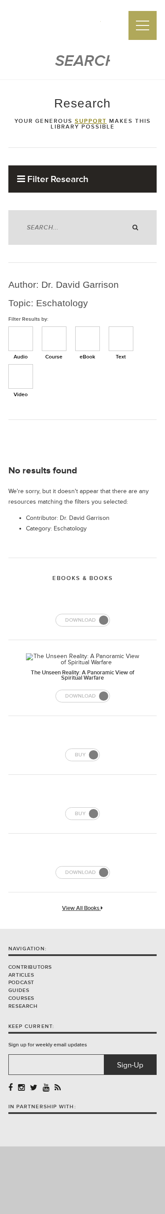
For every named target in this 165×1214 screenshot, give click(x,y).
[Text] (121, 338)
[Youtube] (46, 1088)
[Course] (54, 338)
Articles (21, 975)
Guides (18, 990)
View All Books (81, 908)
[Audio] (20, 338)
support (91, 121)
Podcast (21, 982)
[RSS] (58, 1088)
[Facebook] (10, 1088)
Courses (21, 998)
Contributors (30, 967)
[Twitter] (33, 1088)
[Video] (20, 376)
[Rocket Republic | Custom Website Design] (82, 1179)
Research (23, 1006)
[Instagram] (21, 1088)
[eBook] (87, 338)
